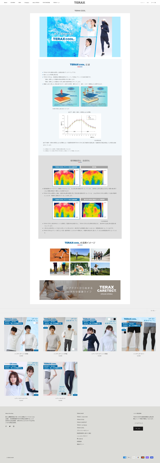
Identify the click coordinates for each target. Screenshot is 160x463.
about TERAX (36, 2)
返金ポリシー (80, 444)
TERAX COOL (80, 428)
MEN (19, 2)
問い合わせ (80, 439)
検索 (148, 2)
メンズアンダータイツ (138, 353)
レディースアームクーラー (21, 398)
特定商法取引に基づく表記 (84, 433)
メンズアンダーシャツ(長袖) (21, 353)
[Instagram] (13, 426)
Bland (5, 2)
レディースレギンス (60, 398)
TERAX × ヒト (56, 2)
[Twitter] (9, 426)
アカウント (142, 2)
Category (26, 2)
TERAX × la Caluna (82, 425)
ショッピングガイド (82, 436)
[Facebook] (6, 426)
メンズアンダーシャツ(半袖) (60, 353)
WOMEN (13, 2)
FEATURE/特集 (46, 2)
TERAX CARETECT (82, 422)
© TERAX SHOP (10, 457)
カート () (153, 2)
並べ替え (153, 310)
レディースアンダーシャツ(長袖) (100, 353)
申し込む (138, 428)
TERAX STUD (80, 419)
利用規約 (79, 441)
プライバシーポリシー (83, 430)
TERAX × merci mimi (82, 417)
